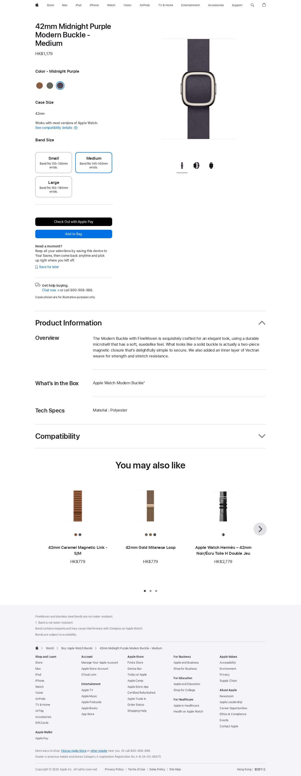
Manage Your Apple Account (99, 662)
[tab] (182, 166)
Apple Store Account (94, 668)
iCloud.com (88, 674)
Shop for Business (185, 668)
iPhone (39, 680)
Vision (39, 692)
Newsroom (227, 696)
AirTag (39, 711)
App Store (87, 714)
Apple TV (87, 690)
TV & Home (42, 704)
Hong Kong (244, 769)
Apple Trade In (136, 699)
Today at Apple (137, 674)
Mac (38, 668)
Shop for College (184, 690)
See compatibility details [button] (54, 128)
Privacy (225, 674)
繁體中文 (260, 769)
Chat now (50, 290)
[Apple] (37, 648)
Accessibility (228, 662)
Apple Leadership (231, 702)
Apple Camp (135, 680)
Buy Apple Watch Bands (76, 648)
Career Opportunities (233, 708)
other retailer (99, 750)
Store (38, 662)
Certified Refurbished (141, 692)
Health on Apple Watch (188, 711)
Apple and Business (186, 662)
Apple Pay (41, 738)
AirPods (40, 699)
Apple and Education (187, 684)
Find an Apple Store (74, 750)
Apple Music (89, 696)
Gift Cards (41, 723)
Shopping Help (136, 711)
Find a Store (135, 662)
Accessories (43, 717)
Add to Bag (73, 234)
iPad (38, 674)
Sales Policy (157, 769)
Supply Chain (228, 680)
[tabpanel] (198, 89)
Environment (228, 668)
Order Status (135, 704)
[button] (252, 5)
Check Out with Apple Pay (74, 222)
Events (224, 720)
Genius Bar (134, 668)
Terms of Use (136, 769)
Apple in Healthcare (186, 705)
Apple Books (89, 708)
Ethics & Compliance (233, 714)
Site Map (175, 769)
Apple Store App (137, 687)
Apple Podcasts (91, 702)
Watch (50, 648)
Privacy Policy (114, 769)
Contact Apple (229, 726)
